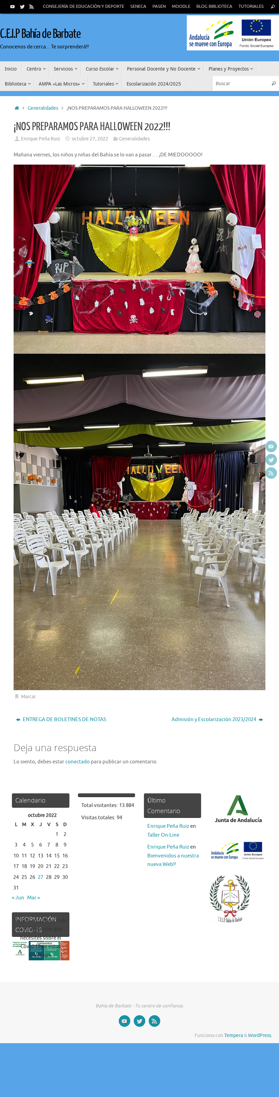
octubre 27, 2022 (90, 139)
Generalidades (43, 108)
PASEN (159, 6)
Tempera (233, 1035)
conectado (77, 762)
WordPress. (260, 1035)
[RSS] (31, 6)
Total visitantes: (100, 805)
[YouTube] (12, 6)
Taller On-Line (163, 835)
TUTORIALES (251, 6)
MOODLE (181, 6)
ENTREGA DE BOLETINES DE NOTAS (64, 719)
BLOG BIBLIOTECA (214, 6)
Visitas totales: (99, 817)
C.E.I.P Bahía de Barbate (40, 34)
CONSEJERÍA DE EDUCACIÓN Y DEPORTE (83, 6)
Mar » (33, 898)
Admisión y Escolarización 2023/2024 (214, 719)
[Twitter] (22, 6)
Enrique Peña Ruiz (40, 139)
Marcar (28, 697)
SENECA (138, 6)
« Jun (18, 898)
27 (40, 877)
